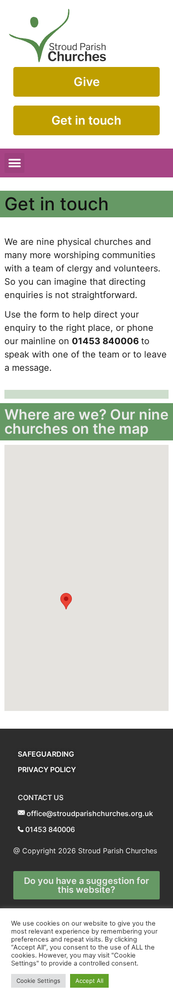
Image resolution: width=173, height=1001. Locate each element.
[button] (14, 163)
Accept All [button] (89, 980)
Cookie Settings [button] (38, 980)
